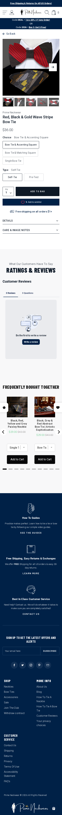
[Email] (47, 665)
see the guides (31, 532)
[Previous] (3, 431)
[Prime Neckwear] (31, 12)
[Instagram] (31, 665)
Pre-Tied (33, 177)
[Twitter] (22, 665)
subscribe (50, 651)
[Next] (58, 431)
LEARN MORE (31, 573)
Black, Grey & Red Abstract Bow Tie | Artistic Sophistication (45, 425)
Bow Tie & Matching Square (20, 152)
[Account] (11, 12)
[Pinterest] (39, 665)
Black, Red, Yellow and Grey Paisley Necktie (17, 423)
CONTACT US (31, 613)
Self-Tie (12, 177)
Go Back (10, 33)
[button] (5, 12)
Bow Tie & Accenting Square (21, 144)
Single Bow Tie (13, 160)
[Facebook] (14, 665)
